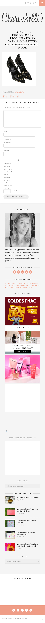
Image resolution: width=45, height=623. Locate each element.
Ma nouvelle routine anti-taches (28, 497)
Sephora (14, 283)
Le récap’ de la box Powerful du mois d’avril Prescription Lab (27, 545)
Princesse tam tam (33, 285)
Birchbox (8, 283)
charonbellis (19, 92)
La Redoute (19, 285)
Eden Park (28, 287)
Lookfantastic (10, 285)
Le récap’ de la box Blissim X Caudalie (26, 522)
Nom (5, 131)
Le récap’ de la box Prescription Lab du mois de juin (27, 510)
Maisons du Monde (18, 287)
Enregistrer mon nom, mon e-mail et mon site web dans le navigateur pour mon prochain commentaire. (8, 175)
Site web (6, 151)
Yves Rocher (22, 283)
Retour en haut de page (32, 620)
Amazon (8, 287)
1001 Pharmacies (32, 283)
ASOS (25, 285)
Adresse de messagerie (7, 141)
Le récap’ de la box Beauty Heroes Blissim (26, 533)
